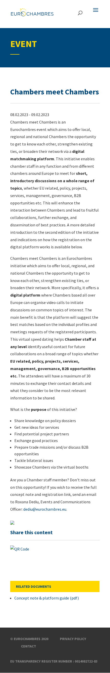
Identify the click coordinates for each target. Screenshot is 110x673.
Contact (28, 646)
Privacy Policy (73, 639)
